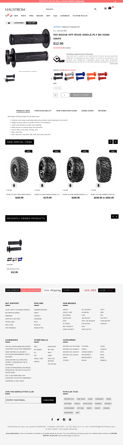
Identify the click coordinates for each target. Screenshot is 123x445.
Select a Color (81, 95)
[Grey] (69, 76)
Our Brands (69, 303)
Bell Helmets (68, 326)
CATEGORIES (69, 340)
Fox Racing (86, 323)
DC (35, 352)
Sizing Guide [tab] (87, 111)
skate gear (87, 403)
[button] (58, 48)
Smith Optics (86, 329)
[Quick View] (13, 233)
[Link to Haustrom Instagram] (64, 419)
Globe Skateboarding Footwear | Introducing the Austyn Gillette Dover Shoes (18, 370)
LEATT (102, 309)
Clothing (85, 346)
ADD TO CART (19, 205)
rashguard (68, 412)
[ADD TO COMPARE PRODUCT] (10, 151)
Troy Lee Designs (88, 321)
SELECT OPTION (104, 205)
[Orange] (91, 76)
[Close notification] (115, 1)
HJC (35, 355)
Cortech (103, 323)
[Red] (102, 76)
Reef (102, 312)
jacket (97, 408)
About (36, 313)
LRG (101, 315)
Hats (102, 352)
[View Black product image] (14, 185)
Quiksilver (67, 318)
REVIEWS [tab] (102, 111)
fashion (106, 408)
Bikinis (84, 360)
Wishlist (37, 325)
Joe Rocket (86, 318)
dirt (77, 412)
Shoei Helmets (68, 329)
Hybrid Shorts (87, 352)
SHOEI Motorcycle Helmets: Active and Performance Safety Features (17, 354)
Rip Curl (51, 349)
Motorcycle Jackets (71, 352)
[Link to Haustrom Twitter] (58, 419)
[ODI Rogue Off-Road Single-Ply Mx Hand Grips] (14, 246)
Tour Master (105, 321)
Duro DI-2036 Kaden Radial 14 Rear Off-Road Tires (76, 194)
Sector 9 (103, 318)
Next (51, 78)
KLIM (83, 326)
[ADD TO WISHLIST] (8, 233)
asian (90, 399)
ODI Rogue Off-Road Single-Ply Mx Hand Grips (14, 269)
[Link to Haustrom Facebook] (52, 419)
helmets (98, 403)
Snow (65, 357)
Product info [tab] (23, 111)
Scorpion (85, 312)
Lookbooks (11, 340)
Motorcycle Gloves (70, 355)
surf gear (81, 399)
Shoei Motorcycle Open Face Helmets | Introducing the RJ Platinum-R (16, 362)
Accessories (69, 408)
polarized (99, 399)
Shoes (102, 346)
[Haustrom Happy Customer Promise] (23, 290)
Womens (103, 360)
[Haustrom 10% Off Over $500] (100, 290)
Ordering (8, 316)
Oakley (65, 309)
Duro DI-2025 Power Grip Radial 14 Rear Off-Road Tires (104, 194)
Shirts (84, 349)
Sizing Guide (10, 322)
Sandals (103, 349)
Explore (38, 303)
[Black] (58, 76)
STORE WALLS (41, 340)
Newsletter (38, 328)
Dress (89, 408)
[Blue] (80, 76)
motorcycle (69, 399)
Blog (36, 322)
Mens (102, 357)
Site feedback (10, 328)
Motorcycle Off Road (71, 346)
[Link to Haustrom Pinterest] (69, 419)
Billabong (67, 315)
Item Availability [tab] (43, 111)
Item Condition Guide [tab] (66, 111)
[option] (19, 178)
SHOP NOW (79, 1)
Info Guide (9, 325)
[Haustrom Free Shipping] (61, 290)
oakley (77, 403)
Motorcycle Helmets (71, 349)
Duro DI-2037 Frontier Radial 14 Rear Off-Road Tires (19, 194)
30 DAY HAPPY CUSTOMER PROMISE (17, 310)
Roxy (65, 321)
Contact (37, 316)
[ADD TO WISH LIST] (7, 151)
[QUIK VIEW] (13, 151)
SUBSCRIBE (48, 400)
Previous (5, 78)
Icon (83, 315)
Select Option (14, 275)
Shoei (50, 355)
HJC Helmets (86, 309)
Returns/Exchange (12, 313)
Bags (102, 355)
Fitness (66, 360)
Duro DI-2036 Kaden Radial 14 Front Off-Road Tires (47, 194)
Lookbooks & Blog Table (14, 381)
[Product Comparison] (11, 16)
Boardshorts (87, 357)
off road (67, 403)
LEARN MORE (114, 63)
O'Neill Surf (67, 312)
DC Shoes (66, 323)
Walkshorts (86, 355)
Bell (35, 346)
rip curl (80, 408)
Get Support (12, 303)
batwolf (108, 403)
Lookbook (38, 319)
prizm (108, 399)
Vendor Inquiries (40, 310)
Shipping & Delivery (12, 319)
